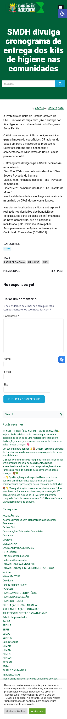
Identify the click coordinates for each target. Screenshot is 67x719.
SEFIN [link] (6, 630)
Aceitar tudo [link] (37, 711)
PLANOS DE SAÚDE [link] (13, 601)
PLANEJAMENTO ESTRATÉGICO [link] (20, 593)
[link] (62, 13)
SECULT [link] (7, 625)
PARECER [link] (8, 589)
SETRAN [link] (7, 662)
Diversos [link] (7, 540)
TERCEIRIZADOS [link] (11, 675)
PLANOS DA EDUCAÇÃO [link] (16, 597)
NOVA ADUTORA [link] (12, 576)
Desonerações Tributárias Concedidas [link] (23, 531)
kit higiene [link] (33, 262)
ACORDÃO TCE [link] (11, 516)
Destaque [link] (8, 535)
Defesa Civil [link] (9, 527)
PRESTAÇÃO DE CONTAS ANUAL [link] (20, 605)
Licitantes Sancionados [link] (15, 560)
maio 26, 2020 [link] (56, 108)
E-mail (7, 372)
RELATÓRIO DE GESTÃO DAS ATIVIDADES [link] (25, 613)
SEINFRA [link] (7, 638)
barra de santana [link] (14, 262)
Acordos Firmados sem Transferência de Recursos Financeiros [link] (30, 521)
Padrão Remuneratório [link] (15, 585)
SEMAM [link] (7, 650)
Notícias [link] (7, 572)
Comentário (11, 316)
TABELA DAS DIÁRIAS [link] (14, 670)
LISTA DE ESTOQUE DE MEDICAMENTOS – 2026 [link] (28, 568)
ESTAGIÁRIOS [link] (10, 552)
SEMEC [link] (6, 654)
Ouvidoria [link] (8, 580)
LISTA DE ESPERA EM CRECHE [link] (19, 564)
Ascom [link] (39, 108)
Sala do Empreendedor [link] (15, 617)
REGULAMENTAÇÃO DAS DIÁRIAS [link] (21, 609)
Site (5, 385)
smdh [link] (45, 262)
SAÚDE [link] (6, 621)
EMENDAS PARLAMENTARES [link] (18, 548)
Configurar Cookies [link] (15, 711)
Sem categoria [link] (10, 642)
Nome (7, 359)
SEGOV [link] (6, 634)
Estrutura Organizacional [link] (16, 556)
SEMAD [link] (7, 646)
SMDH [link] (7, 248)
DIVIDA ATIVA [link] (10, 544)
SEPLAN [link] (7, 658)
